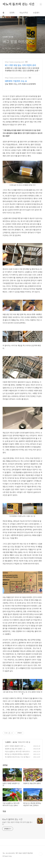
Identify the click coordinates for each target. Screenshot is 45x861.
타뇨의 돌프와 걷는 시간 (18, 4)
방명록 (12, 12)
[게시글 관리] (12, 733)
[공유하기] (9, 733)
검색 (35, 4)
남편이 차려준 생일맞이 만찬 (14, 746)
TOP (40, 854)
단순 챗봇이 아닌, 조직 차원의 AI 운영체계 (20, 84)
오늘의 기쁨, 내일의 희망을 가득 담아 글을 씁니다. (17, 823)
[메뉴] (40, 4)
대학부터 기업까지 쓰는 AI (16, 81)
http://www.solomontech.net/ (16, 78)
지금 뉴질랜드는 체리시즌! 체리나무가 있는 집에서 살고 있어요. (18, 752)
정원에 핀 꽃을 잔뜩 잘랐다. (14, 749)
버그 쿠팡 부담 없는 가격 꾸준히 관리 (20, 65)
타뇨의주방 (24, 12)
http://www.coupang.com (14, 62)
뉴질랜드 (36, 12)
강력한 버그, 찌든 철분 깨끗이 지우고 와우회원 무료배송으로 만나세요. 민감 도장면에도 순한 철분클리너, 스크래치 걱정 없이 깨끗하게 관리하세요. (22, 69)
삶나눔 (15, 742)
